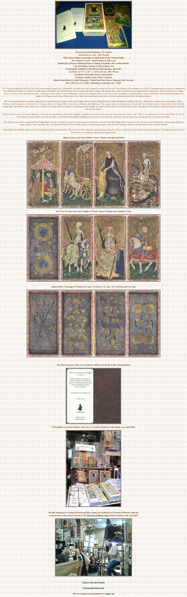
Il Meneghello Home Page (93, 588)
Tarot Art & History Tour (97, 515)
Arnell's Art (109, 593)
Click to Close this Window (93, 582)
